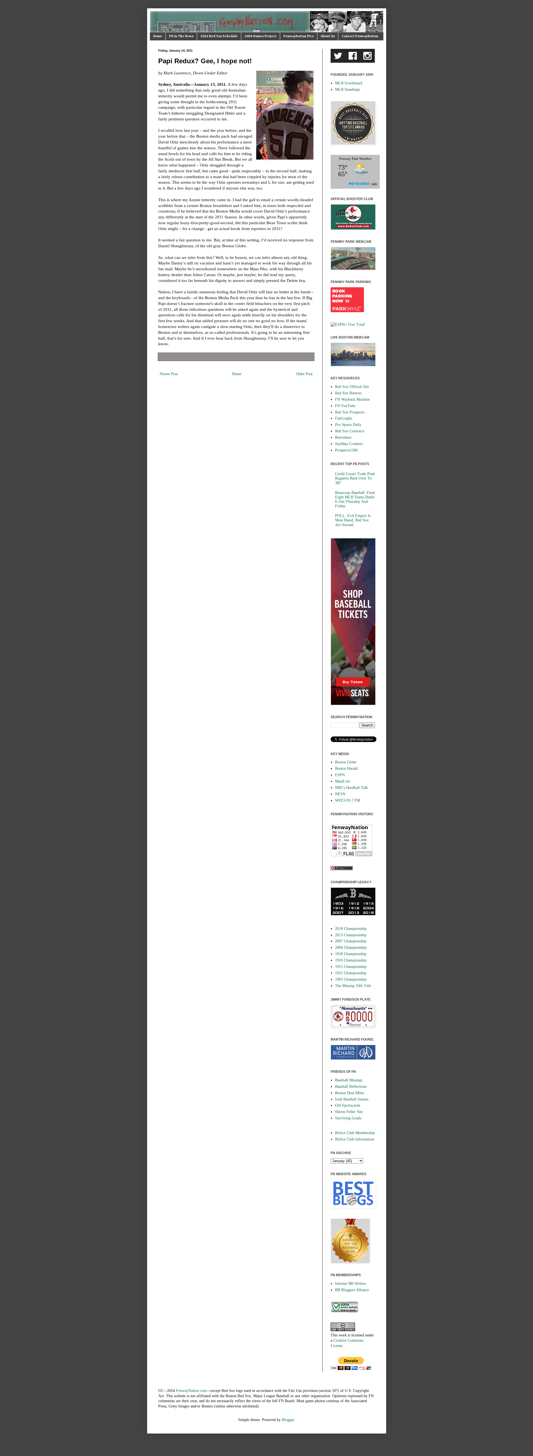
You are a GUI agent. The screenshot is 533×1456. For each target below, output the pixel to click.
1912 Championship (350, 973)
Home (157, 36)
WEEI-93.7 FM (347, 800)
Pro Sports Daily (348, 425)
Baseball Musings (348, 1080)
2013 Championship (350, 935)
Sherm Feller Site (349, 1112)
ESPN (340, 775)
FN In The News (181, 36)
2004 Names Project (260, 36)
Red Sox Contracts (349, 431)
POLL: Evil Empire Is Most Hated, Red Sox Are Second (353, 520)
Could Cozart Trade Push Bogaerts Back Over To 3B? (355, 478)
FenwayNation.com (191, 1391)
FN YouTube (345, 406)
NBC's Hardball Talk (351, 788)
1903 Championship (350, 979)
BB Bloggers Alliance (352, 1290)
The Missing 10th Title (353, 986)
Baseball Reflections (351, 1086)
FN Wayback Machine (352, 399)
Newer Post (169, 374)
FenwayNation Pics (298, 36)
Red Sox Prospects (349, 412)
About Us (328, 36)
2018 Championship (350, 929)
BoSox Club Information (354, 1139)
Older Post (304, 374)
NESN (340, 794)
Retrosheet (343, 437)
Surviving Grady (348, 1118)
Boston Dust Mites (349, 1093)
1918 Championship (350, 954)
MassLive (342, 781)
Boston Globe (345, 762)
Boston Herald (346, 768)
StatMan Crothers (349, 444)
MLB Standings (347, 89)
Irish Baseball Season (351, 1099)
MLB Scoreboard (348, 83)
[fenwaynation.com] (344, 1311)
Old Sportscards (347, 1105)
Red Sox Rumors (348, 393)
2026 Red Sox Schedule (219, 36)
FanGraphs (343, 418)
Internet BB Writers (350, 1283)
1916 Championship (350, 960)
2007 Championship (350, 941)
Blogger (288, 1420)
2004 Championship (350, 947)
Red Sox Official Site (352, 387)
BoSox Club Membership (355, 1133)
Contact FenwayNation (360, 36)
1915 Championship (350, 967)
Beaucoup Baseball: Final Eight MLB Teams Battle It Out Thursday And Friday (355, 499)
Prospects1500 (346, 450)
